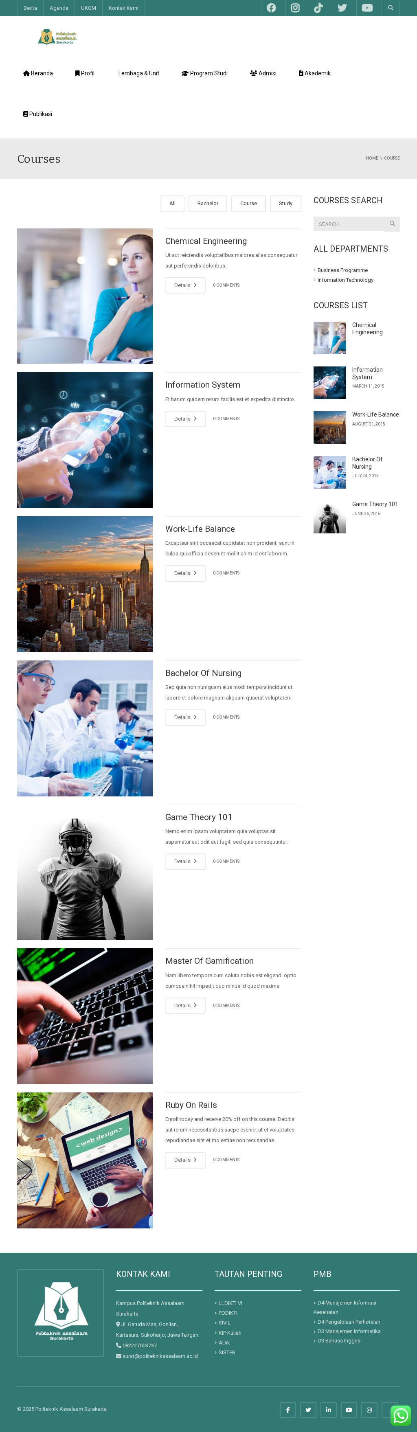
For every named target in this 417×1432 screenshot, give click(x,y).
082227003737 (140, 1345)
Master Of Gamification (209, 961)
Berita (30, 8)
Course (248, 203)
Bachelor (208, 203)
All (172, 203)
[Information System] (85, 440)
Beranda (38, 77)
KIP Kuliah (230, 1332)
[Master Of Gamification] (85, 1016)
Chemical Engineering (206, 241)
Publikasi (50, 118)
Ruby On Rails (191, 1105)
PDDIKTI (228, 1313)
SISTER (227, 1352)
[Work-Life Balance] (85, 584)
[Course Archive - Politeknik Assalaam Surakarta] (57, 36)
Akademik (315, 77)
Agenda (59, 8)
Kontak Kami (123, 8)
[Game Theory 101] (85, 873)
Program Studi (205, 77)
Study (285, 203)
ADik (224, 1343)
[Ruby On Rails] (85, 1160)
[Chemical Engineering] (85, 296)
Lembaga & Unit (139, 73)
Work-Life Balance (200, 529)
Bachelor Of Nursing (203, 673)
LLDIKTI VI (230, 1303)
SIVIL (224, 1323)
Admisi (267, 73)
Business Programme (343, 270)
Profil (85, 77)
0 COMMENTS (226, 285)
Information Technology (345, 280)
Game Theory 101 (199, 817)
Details (183, 285)
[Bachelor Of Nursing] (85, 728)
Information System (202, 385)
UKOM (88, 8)
